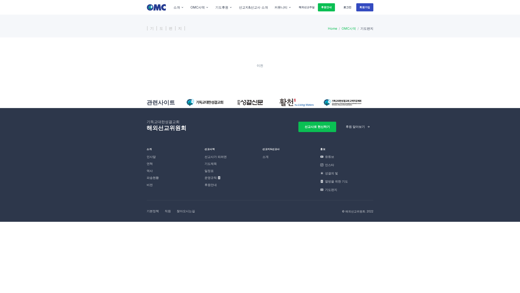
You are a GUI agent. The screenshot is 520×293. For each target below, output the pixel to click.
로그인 (347, 7)
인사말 (151, 157)
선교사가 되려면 (216, 157)
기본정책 (153, 211)
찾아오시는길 (186, 211)
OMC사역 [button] (198, 7)
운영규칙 (211, 178)
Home (332, 28)
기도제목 (211, 164)
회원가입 (365, 7)
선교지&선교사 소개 (253, 7)
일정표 (209, 171)
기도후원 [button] (221, 7)
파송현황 (153, 178)
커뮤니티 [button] (280, 7)
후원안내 (326, 7)
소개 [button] (176, 7)
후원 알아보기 (355, 127)
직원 (168, 211)
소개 (265, 157)
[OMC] (156, 7)
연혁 (150, 164)
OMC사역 (349, 28)
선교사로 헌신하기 (317, 127)
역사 (150, 171)
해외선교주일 (307, 7)
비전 (150, 185)
